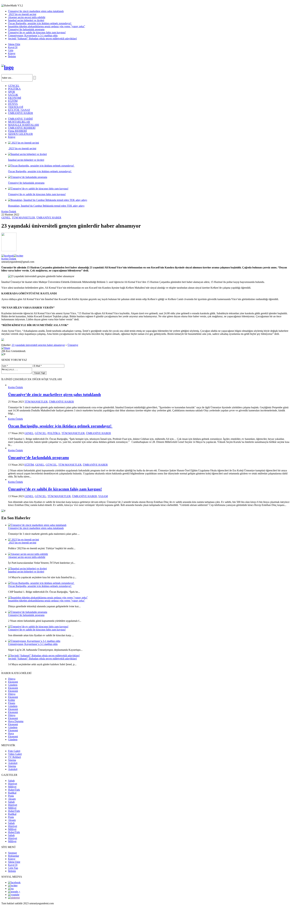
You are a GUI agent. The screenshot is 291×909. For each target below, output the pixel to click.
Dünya (11, 678)
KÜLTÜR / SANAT (19, 110)
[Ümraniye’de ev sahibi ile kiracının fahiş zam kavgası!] (38, 626)
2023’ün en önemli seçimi (22, 14)
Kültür (11, 700)
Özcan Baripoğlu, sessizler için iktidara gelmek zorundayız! (40, 23)
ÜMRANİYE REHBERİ (21, 127)
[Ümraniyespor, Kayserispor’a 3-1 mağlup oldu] (34, 641)
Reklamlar (13, 855)
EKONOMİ (14, 97)
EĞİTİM (13, 100)
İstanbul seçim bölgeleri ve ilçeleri (26, 20)
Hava (11, 733)
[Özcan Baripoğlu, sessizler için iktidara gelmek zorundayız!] (41, 583)
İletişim (12, 56)
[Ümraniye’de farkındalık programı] (27, 612)
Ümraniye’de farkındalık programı (26, 29)
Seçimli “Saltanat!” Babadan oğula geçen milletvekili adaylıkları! (42, 38)
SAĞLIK (13, 94)
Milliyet (12, 786)
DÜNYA (13, 103)
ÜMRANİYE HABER (20, 113)
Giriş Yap (13, 868)
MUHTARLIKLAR (19, 121)
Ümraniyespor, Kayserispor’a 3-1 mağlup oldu (33, 35)
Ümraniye (73, 345)
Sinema (12, 760)
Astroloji (12, 763)
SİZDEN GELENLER (20, 134)
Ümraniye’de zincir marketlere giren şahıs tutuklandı (36, 11)
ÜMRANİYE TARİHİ (20, 118)
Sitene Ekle (14, 44)
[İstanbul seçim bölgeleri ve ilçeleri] (27, 568)
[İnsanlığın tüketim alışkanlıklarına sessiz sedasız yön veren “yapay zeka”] (48, 597)
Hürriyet (12, 783)
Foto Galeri (14, 751)
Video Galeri (15, 754)
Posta (11, 795)
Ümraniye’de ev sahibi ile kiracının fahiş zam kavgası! (37, 32)
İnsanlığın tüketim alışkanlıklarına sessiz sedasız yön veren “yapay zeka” (46, 26)
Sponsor (12, 852)
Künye (11, 53)
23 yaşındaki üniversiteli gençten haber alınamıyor (38, 345)
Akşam (12, 798)
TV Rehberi (14, 757)
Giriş (10, 50)
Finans (11, 703)
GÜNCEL (13, 85)
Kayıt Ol (12, 47)
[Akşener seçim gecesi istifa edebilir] (28, 554)
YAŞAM (103, 496)
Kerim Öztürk (8, 211)
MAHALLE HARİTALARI (23, 124)
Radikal (12, 792)
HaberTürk (14, 789)
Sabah (11, 780)
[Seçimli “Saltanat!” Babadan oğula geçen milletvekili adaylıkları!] (44, 655)
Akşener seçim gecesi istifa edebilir (26, 17)
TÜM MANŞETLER (23, 217)
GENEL (5, 217)
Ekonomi (13, 681)
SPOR (11, 91)
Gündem (12, 684)
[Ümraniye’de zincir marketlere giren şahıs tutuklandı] (37, 525)
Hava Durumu (15, 721)
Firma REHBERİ (17, 130)
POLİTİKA (14, 88)
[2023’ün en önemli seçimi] (23, 539)
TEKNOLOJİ (15, 107)
